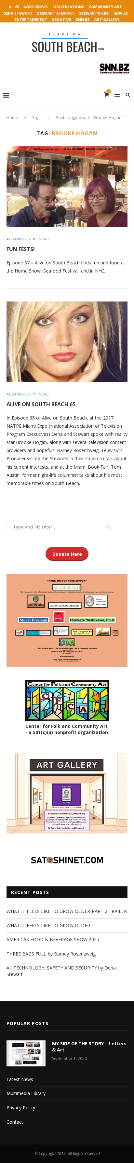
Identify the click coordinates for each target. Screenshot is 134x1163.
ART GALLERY (106, 19)
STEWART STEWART (55, 13)
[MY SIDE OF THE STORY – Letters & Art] (26, 1053)
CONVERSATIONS (68, 6)
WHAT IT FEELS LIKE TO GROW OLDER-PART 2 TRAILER (67, 911)
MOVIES (121, 13)
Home (12, 117)
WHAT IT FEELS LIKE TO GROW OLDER (48, 925)
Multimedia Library (26, 1093)
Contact (15, 1122)
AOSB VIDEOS (35, 6)
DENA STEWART (18, 13)
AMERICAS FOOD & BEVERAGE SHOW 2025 (53, 939)
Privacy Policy (21, 1107)
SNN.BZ (83, 19)
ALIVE (14, 6)
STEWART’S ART (94, 13)
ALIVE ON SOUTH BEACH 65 (41, 404)
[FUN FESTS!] (67, 186)
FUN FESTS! (21, 249)
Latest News (20, 1079)
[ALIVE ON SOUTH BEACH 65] (67, 341)
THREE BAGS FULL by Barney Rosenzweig (51, 954)
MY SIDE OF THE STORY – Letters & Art (89, 1046)
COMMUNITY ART (105, 6)
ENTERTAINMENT (31, 19)
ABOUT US (61, 19)
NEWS (43, 239)
